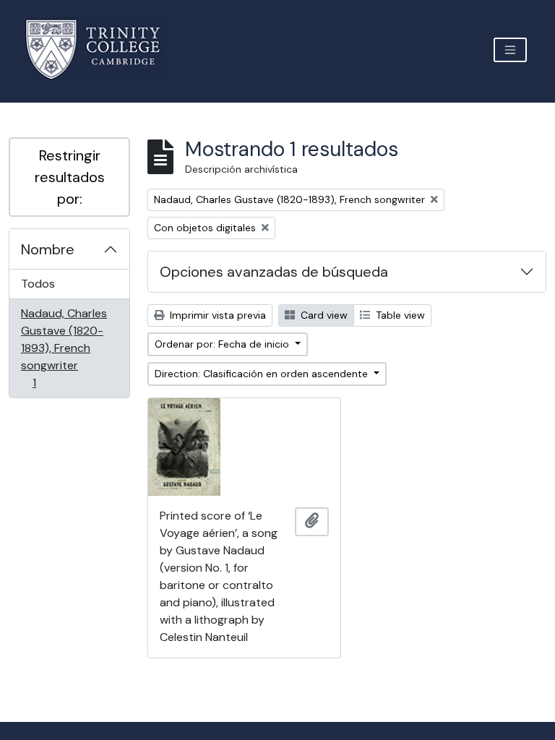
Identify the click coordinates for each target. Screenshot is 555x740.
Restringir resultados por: (70, 177)
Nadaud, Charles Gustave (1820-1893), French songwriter (63, 347)
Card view (323, 315)
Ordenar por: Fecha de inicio (223, 343)
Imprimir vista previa (216, 315)
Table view (399, 315)
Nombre (47, 249)
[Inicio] (101, 49)
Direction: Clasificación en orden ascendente (263, 373)
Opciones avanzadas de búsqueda (274, 271)
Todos (38, 283)
